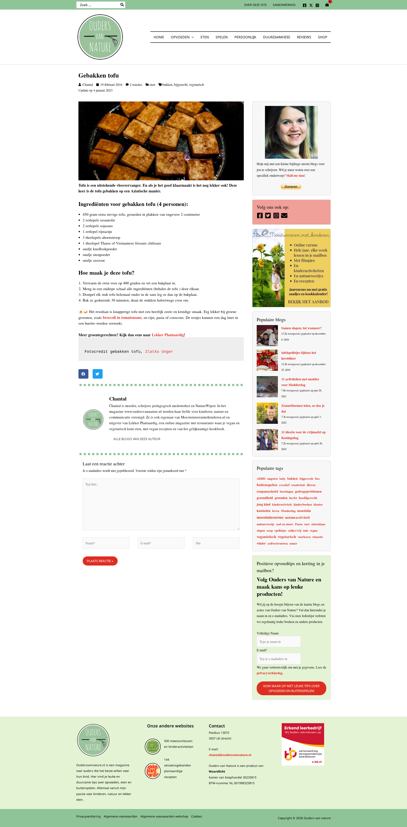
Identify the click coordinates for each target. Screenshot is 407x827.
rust (306, 524)
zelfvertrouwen (278, 543)
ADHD (261, 478)
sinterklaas (318, 524)
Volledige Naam (268, 633)
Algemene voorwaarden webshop (164, 816)
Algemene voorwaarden (121, 816)
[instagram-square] (276, 215)
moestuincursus (270, 517)
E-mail (262, 650)
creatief (284, 484)
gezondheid (265, 497)
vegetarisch (196, 84)
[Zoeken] (122, 5)
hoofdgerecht (308, 497)
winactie (317, 537)
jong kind (263, 504)
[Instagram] (317, 5)
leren (275, 510)
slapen (261, 530)
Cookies (196, 816)
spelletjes (280, 530)
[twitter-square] (268, 215)
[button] (192, 37)
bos (317, 478)
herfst (293, 498)
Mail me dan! (295, 175)
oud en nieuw (284, 524)
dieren (311, 484)
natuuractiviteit (297, 517)
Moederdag (288, 511)
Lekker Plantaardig (168, 335)
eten (152, 84)
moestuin (304, 510)
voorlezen (304, 537)
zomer (293, 543)
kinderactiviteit (282, 504)
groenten (281, 497)
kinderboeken (303, 504)
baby (282, 478)
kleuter (318, 504)
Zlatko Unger (159, 352)
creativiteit (298, 485)
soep (270, 530)
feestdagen (286, 491)
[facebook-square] (260, 215)
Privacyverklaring (88, 816)
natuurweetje (266, 524)
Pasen (298, 524)
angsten (272, 478)
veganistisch (266, 536)
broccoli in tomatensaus (122, 317)
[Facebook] (305, 5)
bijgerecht (180, 84)
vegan (313, 530)
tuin (305, 530)
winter (261, 543)
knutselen (263, 510)
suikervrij (294, 530)
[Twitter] (311, 5)
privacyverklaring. (270, 672)
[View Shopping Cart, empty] (327, 4)
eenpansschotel (267, 491)
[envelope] (285, 215)
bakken (167, 84)
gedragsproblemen (308, 491)
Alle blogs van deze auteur (136, 439)
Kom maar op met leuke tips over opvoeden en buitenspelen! (291, 688)
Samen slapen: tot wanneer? (301, 327)
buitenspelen (267, 484)
